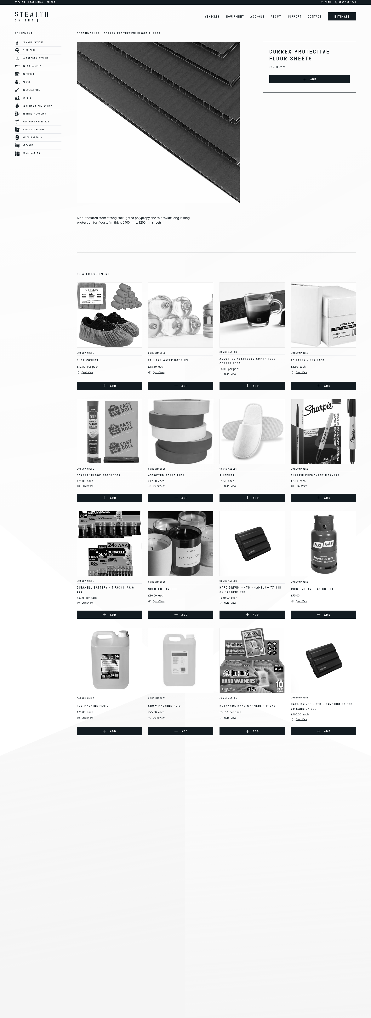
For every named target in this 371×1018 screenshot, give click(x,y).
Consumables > (90, 33)
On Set (51, 2)
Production (36, 2)
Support (295, 16)
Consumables (85, 353)
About (276, 16)
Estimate (342, 16)
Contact (315, 16)
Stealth (20, 2)
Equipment (235, 16)
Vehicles (212, 16)
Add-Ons (257, 16)
